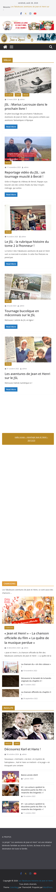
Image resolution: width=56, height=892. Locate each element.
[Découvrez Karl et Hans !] (28, 726)
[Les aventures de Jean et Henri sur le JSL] (28, 349)
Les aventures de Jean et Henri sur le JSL (27, 376)
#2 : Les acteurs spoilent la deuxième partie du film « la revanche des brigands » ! (33, 790)
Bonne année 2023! (29, 775)
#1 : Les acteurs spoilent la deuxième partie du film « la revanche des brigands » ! (33, 807)
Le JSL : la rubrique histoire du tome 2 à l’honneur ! (27, 243)
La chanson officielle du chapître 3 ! (36, 693)
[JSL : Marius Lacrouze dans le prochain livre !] (28, 80)
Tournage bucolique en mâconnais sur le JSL (22, 313)
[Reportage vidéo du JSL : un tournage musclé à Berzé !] (28, 149)
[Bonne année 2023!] (10, 777)
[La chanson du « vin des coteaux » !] (10, 667)
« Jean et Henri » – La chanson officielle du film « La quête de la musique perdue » (26, 638)
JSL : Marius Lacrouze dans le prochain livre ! (26, 106)
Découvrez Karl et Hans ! (22, 749)
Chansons (9, 628)
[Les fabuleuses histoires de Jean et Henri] (5, 47)
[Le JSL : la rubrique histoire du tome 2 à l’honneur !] (28, 217)
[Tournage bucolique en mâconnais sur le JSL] (28, 287)
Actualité (9, 95)
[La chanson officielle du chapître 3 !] (10, 695)
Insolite (8, 743)
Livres (18, 95)
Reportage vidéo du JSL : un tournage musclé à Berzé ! (25, 174)
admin (22, 99)
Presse (25, 95)
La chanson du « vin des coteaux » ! (36, 665)
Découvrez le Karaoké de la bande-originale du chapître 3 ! (36, 679)
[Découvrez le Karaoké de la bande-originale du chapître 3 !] (10, 681)
